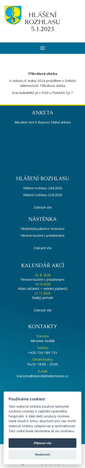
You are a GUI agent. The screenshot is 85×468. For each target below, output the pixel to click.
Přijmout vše (42, 443)
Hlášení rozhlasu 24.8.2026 (42, 188)
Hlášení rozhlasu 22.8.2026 (42, 195)
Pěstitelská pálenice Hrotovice (43, 229)
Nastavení (42, 454)
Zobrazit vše (43, 207)
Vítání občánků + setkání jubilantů (42, 288)
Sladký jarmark (42, 298)
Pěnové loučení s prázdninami (42, 235)
